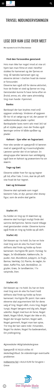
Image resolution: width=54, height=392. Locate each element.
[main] (27, 20)
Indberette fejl (11, 361)
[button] (3, 3)
